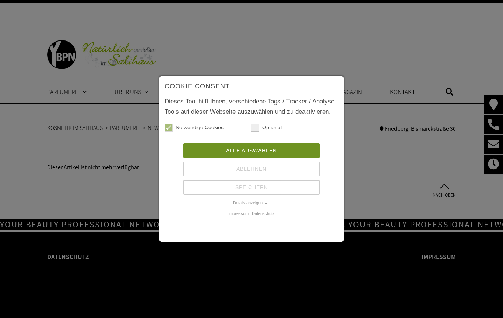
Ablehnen (251, 169)
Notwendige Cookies (200, 127)
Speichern (251, 187)
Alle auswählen (251, 150)
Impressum (238, 213)
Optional (272, 127)
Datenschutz (263, 213)
